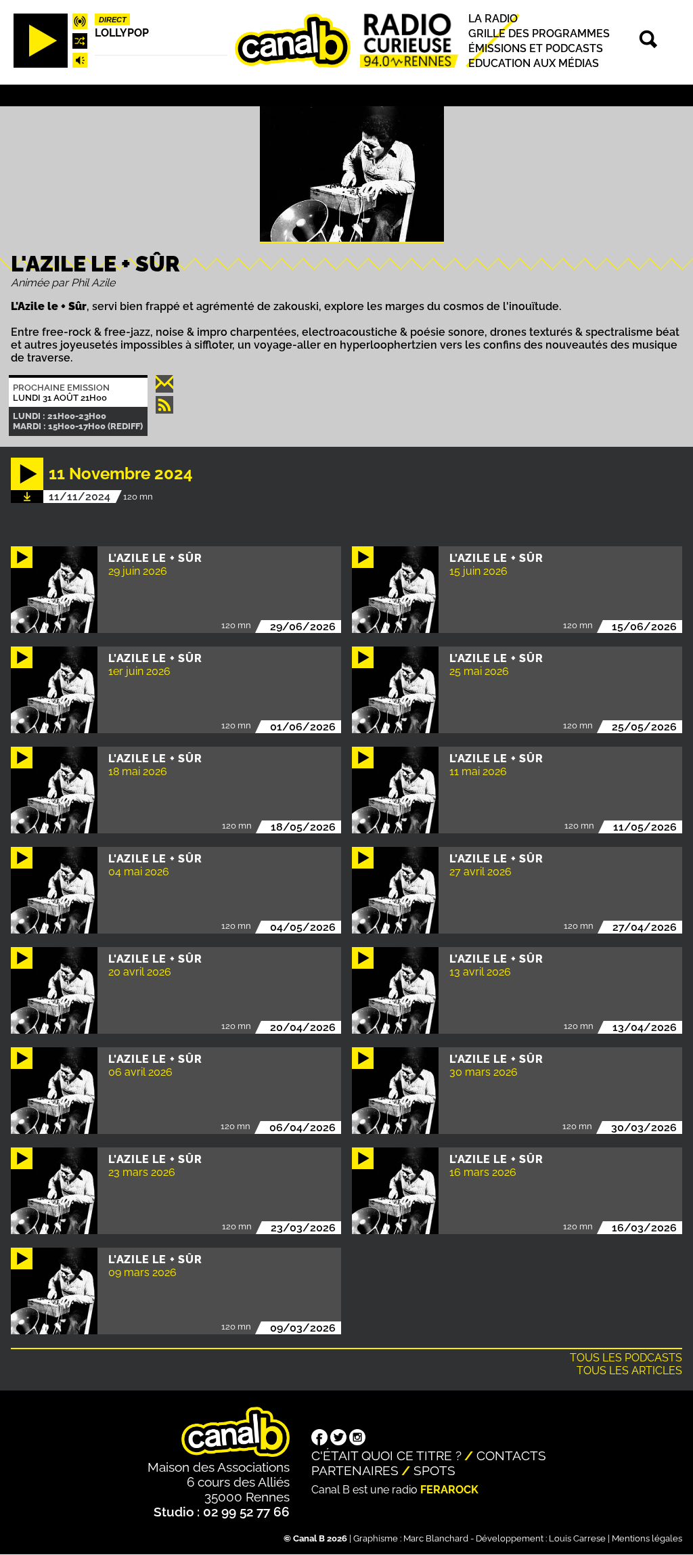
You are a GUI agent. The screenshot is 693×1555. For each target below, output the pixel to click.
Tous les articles (629, 1370)
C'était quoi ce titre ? (386, 1455)
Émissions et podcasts (535, 48)
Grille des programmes (539, 33)
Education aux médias (533, 63)
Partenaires (355, 1470)
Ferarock (449, 1489)
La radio (493, 18)
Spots (434, 1470)
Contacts (511, 1455)
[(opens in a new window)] (319, 1438)
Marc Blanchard (435, 1538)
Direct (113, 20)
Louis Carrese (577, 1538)
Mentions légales (647, 1538)
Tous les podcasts (626, 1357)
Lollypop (122, 32)
